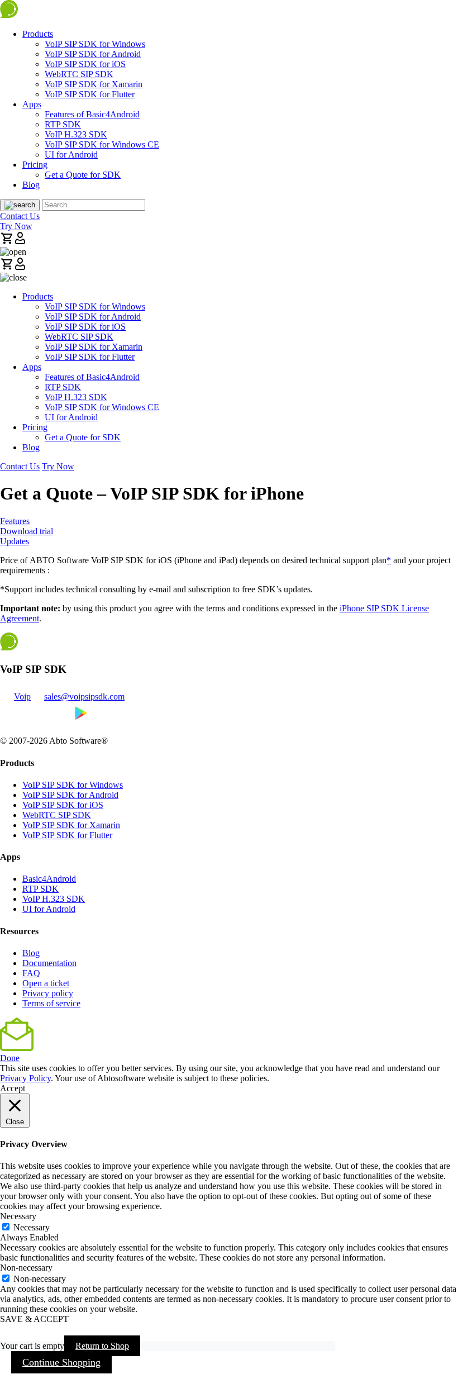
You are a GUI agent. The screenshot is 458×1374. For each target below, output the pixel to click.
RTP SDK (63, 124)
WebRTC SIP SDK (79, 74)
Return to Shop (102, 1346)
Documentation (49, 963)
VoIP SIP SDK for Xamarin (93, 84)
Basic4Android (49, 878)
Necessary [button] (18, 1216)
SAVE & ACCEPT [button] (34, 1319)
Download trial (26, 531)
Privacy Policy (25, 1078)
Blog (31, 184)
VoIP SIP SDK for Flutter (90, 94)
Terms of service (51, 1003)
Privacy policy (47, 993)
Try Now (16, 226)
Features (15, 521)
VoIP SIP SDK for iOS (85, 64)
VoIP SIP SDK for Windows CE (102, 144)
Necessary (31, 1227)
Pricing (34, 164)
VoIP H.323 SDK (76, 134)
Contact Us (20, 216)
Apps (31, 104)
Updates (14, 541)
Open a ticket (45, 983)
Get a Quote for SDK (83, 174)
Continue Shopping (61, 1362)
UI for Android (71, 154)
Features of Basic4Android (92, 114)
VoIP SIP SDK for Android (93, 54)
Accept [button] (12, 1088)
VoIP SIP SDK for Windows (95, 44)
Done (10, 1058)
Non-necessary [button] (26, 1267)
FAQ (31, 973)
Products (37, 34)
